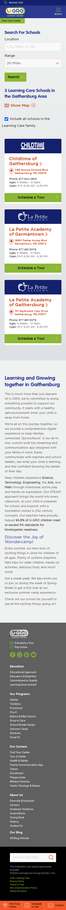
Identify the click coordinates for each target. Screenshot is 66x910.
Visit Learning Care (20, 878)
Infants (14, 699)
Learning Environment (23, 684)
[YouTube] (33, 654)
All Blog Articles (19, 838)
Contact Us (16, 825)
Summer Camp (19, 728)
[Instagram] (19, 654)
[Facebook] (12, 654)
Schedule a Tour (24, 642)
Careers (15, 805)
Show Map (20, 105)
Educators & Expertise (23, 676)
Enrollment (16, 773)
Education (17, 666)
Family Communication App (26, 764)
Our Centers (18, 746)
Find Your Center (11, 21)
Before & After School (23, 716)
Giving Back (17, 817)
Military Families (20, 781)
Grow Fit (15, 737)
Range (10, 56)
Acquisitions (17, 813)
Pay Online (21, 647)
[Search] (51, 857)
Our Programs (20, 694)
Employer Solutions (22, 809)
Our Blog (16, 832)
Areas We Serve (18, 891)
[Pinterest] (26, 654)
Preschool (16, 708)
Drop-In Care (17, 720)
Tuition (14, 769)
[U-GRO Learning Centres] (19, 634)
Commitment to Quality (23, 680)
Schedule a (31, 197)
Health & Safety (19, 760)
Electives (15, 733)
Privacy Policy (17, 881)
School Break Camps (22, 724)
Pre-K (13, 712)
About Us (16, 795)
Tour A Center (18, 756)
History (14, 821)
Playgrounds (17, 777)
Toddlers (15, 703)
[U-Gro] (15, 11)
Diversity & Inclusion (22, 800)
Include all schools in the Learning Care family (26, 122)
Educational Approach (23, 672)
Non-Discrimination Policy (23, 887)
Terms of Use (17, 884)
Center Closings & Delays (25, 785)
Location (12, 39)
